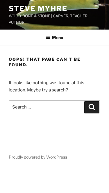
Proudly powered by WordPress (38, 157)
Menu (57, 37)
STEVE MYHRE (38, 8)
